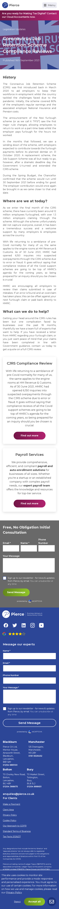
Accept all (34, 901)
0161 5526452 (35, 756)
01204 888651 (34, 786)
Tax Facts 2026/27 (12, 836)
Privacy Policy (10, 815)
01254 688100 (10, 765)
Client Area (8, 809)
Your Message (11, 556)
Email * (7, 543)
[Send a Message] (51, 901)
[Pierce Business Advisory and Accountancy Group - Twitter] (14, 625)
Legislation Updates (14, 29)
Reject (17, 901)
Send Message (16, 592)
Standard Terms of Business (17, 831)
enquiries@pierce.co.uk (18, 794)
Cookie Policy (9, 820)
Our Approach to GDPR (14, 826)
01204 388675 (10, 786)
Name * (25, 543)
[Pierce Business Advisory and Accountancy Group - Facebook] (5, 625)
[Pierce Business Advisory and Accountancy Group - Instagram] (32, 625)
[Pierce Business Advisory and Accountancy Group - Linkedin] (23, 625)
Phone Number (43, 541)
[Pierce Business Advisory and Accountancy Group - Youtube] (41, 625)
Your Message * (11, 687)
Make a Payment (11, 804)
